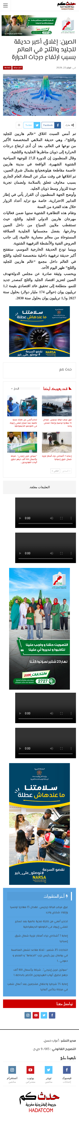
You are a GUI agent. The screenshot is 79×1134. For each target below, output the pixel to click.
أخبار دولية (17, 67)
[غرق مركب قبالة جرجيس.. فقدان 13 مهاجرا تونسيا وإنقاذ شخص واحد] (57, 405)
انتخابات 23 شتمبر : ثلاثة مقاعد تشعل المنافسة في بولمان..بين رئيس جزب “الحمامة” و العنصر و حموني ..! (39, 955)
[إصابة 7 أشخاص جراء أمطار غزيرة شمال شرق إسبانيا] (57, 442)
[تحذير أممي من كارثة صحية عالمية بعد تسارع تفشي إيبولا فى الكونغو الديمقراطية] (22, 405)
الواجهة (7, 67)
